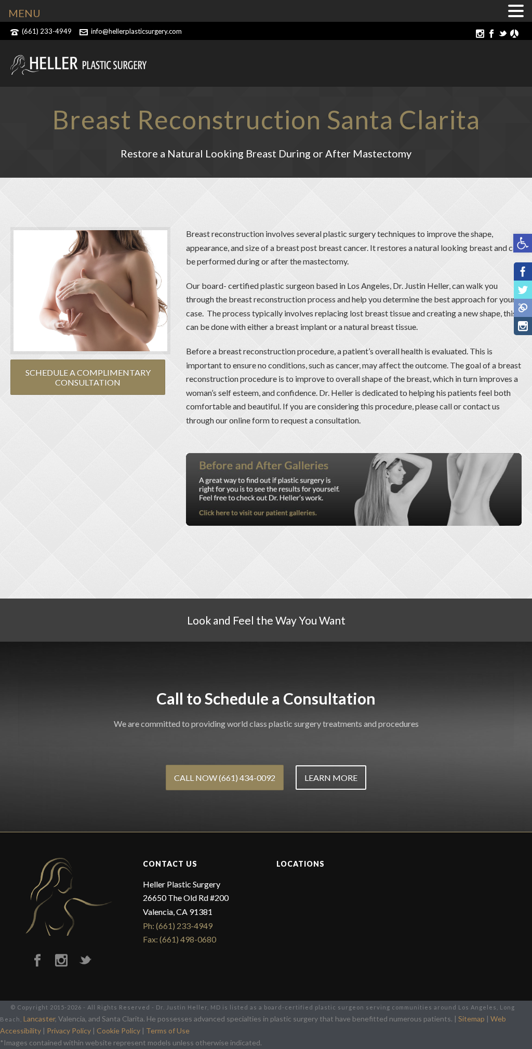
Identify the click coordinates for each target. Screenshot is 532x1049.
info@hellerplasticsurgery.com (136, 31)
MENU (24, 13)
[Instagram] (523, 326)
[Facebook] (523, 271)
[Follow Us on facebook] (37, 960)
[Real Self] (523, 308)
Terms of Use (168, 1030)
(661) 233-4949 (47, 31)
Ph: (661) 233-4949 (177, 926)
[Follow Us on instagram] (61, 960)
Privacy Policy (69, 1030)
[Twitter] (523, 290)
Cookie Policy (118, 1030)
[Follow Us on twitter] (85, 960)
